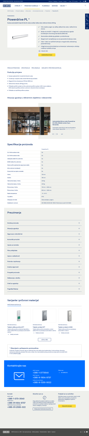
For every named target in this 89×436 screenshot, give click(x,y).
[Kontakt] (87, 23)
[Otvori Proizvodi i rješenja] (39, 6)
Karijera (65, 1)
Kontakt (9, 394)
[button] (75, 1)
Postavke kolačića (43, 431)
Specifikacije (25, 68)
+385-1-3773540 (41, 372)
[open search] (85, 5)
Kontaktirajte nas (47, 55)
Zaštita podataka (35, 431)
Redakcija (55, 1)
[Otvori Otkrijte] (21, 6)
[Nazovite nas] (87, 20)
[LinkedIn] (83, 1)
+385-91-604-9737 (16, 403)
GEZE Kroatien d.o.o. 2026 (16, 431)
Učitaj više (44, 339)
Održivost (50, 1)
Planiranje (46, 6)
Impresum (53, 431)
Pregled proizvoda (13, 68)
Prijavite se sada (67, 406)
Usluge (62, 6)
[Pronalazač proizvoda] (87, 16)
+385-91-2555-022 (16, 407)
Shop (70, 1)
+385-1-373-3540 (15, 398)
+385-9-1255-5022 (42, 382)
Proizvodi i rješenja (31, 6)
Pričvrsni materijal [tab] (14, 304)
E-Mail (19, 353)
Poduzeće (60, 1)
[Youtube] (85, 1)
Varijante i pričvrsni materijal (51, 68)
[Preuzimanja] (87, 27)
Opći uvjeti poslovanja (26, 431)
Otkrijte (17, 6)
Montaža (55, 6)
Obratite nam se (38, 394)
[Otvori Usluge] (66, 6)
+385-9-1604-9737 (42, 377)
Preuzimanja (36, 68)
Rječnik (49, 431)
